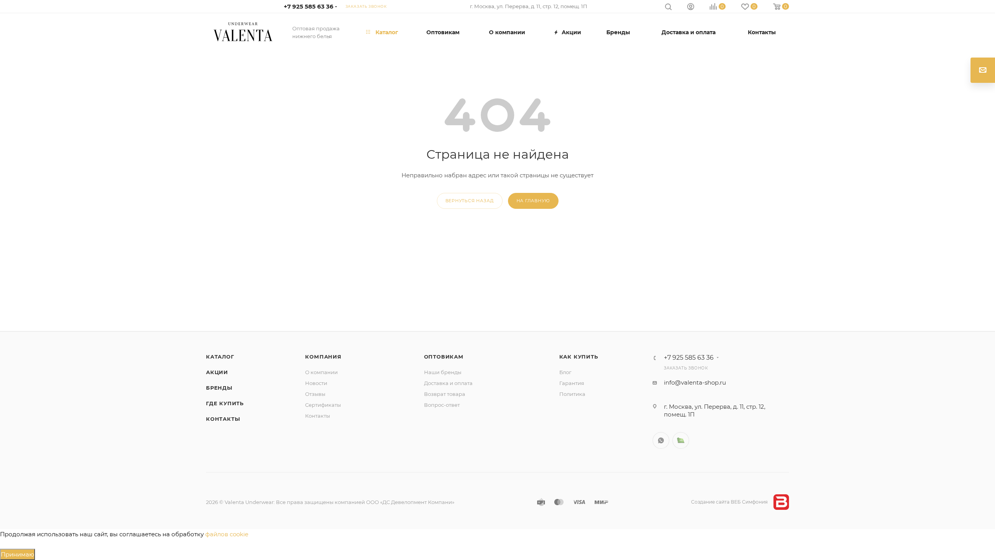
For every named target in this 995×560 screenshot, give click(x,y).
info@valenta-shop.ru (695, 382)
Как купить (578, 357)
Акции (217, 372)
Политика (572, 394)
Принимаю (17, 554)
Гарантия (571, 383)
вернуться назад (469, 200)
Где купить (225, 403)
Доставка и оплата (448, 383)
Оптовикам (444, 357)
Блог (565, 372)
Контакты (223, 419)
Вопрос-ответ (442, 405)
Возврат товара (444, 394)
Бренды (219, 388)
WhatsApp (661, 440)
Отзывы (315, 394)
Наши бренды (442, 372)
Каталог (220, 357)
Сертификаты (323, 405)
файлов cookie (226, 534)
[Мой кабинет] (690, 7)
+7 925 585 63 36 (308, 6)
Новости (316, 383)
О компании (321, 372)
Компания (323, 357)
